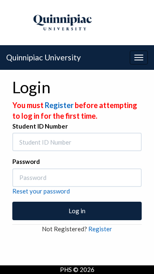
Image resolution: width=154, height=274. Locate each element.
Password (26, 161)
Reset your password (41, 191)
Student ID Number (40, 126)
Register (59, 105)
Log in (77, 210)
